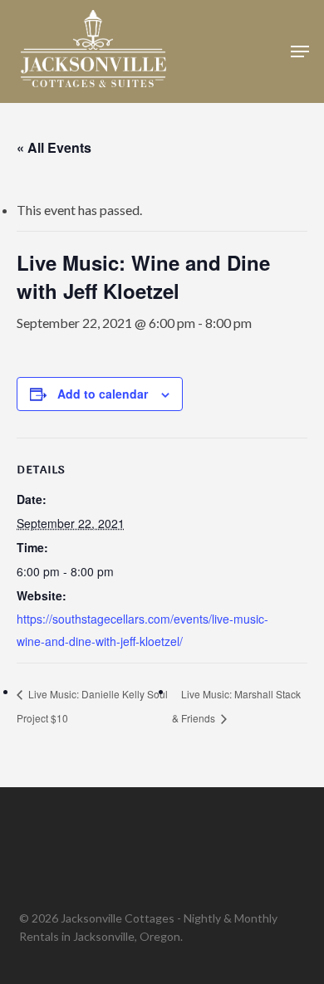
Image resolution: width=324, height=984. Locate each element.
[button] (300, 51)
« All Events (54, 147)
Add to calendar (102, 393)
